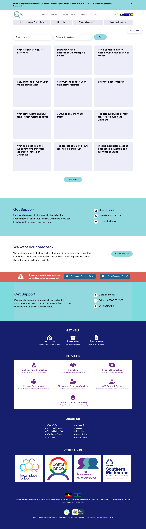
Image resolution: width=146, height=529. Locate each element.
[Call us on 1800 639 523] (96, 216)
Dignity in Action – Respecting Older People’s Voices (71, 53)
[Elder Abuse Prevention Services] (73, 381)
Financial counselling (88, 22)
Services (54, 15)
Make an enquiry (107, 210)
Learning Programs (118, 22)
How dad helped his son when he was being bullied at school (113, 53)
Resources (73, 341)
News (73, 15)
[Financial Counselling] (112, 365)
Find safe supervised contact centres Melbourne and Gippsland (113, 117)
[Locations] (49, 337)
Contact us (84, 15)
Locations (65, 15)
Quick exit (134, 31)
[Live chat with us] (96, 222)
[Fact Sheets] (96, 337)
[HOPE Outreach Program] (112, 381)
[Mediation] (73, 365)
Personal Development (33, 386)
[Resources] (73, 337)
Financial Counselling (112, 370)
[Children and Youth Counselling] (73, 397)
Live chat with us (107, 221)
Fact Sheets (96, 341)
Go (100, 37)
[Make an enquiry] (96, 211)
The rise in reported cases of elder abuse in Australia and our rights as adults (113, 149)
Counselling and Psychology (31, 22)
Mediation (61, 22)
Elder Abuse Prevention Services (73, 386)
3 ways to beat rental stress (112, 82)
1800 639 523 (87, 4)
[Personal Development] (33, 381)
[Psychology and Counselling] (33, 365)
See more (73, 180)
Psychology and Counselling (34, 370)
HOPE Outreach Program (112, 386)
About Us (45, 15)
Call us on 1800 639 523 (111, 216)
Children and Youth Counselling (73, 403)
